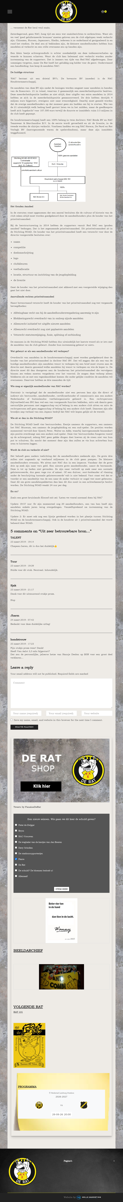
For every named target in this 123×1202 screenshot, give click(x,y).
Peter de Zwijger (26, 825)
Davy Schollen (25, 847)
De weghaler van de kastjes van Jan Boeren (40, 842)
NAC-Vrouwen (25, 836)
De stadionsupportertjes (30, 853)
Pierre (21, 859)
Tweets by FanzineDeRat (27, 806)
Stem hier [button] (62, 889)
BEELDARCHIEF (28, 950)
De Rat (21, 864)
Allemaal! (23, 876)
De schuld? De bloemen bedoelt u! (35, 870)
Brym (21, 830)
